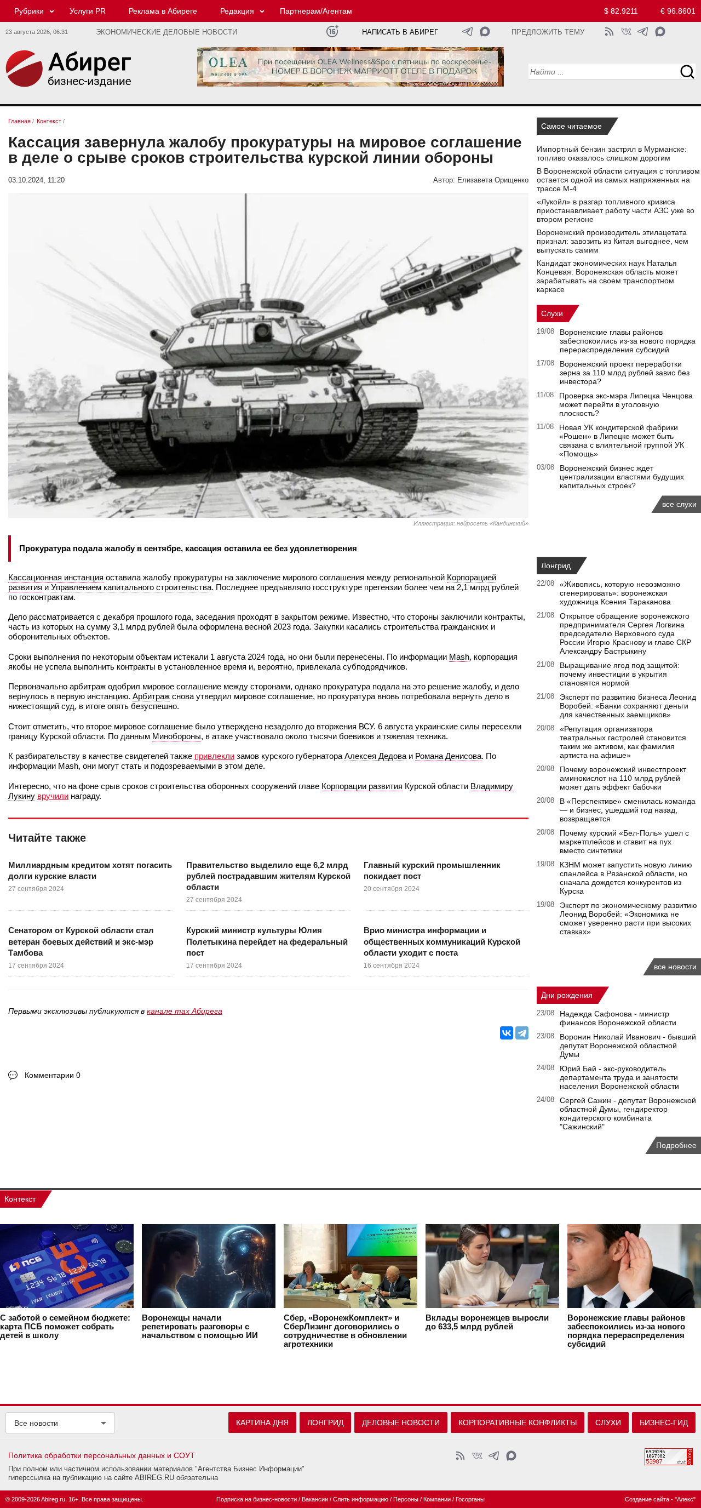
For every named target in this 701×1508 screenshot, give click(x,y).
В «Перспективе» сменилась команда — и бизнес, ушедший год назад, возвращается (628, 810)
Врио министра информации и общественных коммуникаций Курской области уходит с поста (442, 941)
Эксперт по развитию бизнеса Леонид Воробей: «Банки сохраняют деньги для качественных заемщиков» (628, 706)
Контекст (20, 1199)
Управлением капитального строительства (131, 587)
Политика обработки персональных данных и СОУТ (101, 1455)
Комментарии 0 (53, 1075)
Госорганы (470, 1499)
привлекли (214, 756)
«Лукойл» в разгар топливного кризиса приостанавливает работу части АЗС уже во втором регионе (615, 210)
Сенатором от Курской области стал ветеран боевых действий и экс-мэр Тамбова (81, 941)
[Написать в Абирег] (485, 31)
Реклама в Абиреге (163, 11)
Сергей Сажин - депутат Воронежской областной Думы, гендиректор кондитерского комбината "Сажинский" (628, 1113)
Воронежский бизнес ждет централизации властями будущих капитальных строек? (622, 477)
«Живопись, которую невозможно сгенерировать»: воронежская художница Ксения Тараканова (620, 593)
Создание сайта (647, 1499)
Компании (437, 1499)
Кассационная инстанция (56, 577)
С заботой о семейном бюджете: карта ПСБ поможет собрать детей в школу (65, 1326)
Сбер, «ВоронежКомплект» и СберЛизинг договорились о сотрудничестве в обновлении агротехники (345, 1331)
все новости (675, 966)
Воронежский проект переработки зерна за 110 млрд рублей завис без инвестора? (624, 372)
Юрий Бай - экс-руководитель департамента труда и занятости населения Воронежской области (619, 1077)
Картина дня (262, 1422)
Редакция (237, 11)
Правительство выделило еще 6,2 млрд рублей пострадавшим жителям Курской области (268, 876)
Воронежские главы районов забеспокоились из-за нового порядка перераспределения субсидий (628, 341)
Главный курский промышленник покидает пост (432, 870)
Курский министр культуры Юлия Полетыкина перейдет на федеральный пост (267, 941)
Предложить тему (548, 32)
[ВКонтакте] (506, 1032)
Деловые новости (401, 1422)
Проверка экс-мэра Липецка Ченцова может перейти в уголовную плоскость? (626, 404)
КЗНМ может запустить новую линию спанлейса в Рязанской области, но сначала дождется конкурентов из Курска (626, 877)
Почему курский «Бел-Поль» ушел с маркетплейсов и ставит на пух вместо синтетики (624, 842)
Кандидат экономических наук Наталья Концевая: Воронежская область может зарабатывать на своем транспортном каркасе (607, 276)
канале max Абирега (184, 1011)
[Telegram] (521, 1032)
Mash (459, 656)
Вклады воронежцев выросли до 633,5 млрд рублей (487, 1322)
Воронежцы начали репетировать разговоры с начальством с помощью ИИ (200, 1326)
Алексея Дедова (375, 756)
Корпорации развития (362, 786)
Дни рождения (567, 995)
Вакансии (315, 1499)
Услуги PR (88, 11)
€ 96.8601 (678, 11)
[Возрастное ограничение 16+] (332, 31)
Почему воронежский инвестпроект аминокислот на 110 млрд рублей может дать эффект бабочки (623, 778)
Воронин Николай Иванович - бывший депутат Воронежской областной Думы (628, 1045)
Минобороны (176, 736)
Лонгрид (556, 565)
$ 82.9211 (621, 11)
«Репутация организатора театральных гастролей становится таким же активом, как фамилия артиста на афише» (623, 741)
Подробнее (676, 1145)
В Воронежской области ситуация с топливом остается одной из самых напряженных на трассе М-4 (618, 180)
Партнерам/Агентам (316, 11)
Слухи (552, 313)
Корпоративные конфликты (517, 1422)
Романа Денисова (448, 756)
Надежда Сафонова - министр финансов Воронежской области (618, 1018)
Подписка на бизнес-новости (256, 1499)
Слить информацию (360, 1499)
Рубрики (29, 11)
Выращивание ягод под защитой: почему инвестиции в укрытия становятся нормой (620, 674)
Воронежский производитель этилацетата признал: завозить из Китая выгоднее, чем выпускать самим (612, 241)
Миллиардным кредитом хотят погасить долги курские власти (90, 870)
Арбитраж (151, 696)
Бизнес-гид (664, 1422)
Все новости (36, 1423)
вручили (52, 796)
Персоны (405, 1499)
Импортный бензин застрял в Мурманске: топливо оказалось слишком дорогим (612, 153)
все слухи (679, 504)
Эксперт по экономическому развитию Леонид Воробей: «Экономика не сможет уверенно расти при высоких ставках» (628, 918)
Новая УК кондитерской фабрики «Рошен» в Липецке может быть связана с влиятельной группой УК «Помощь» (621, 440)
